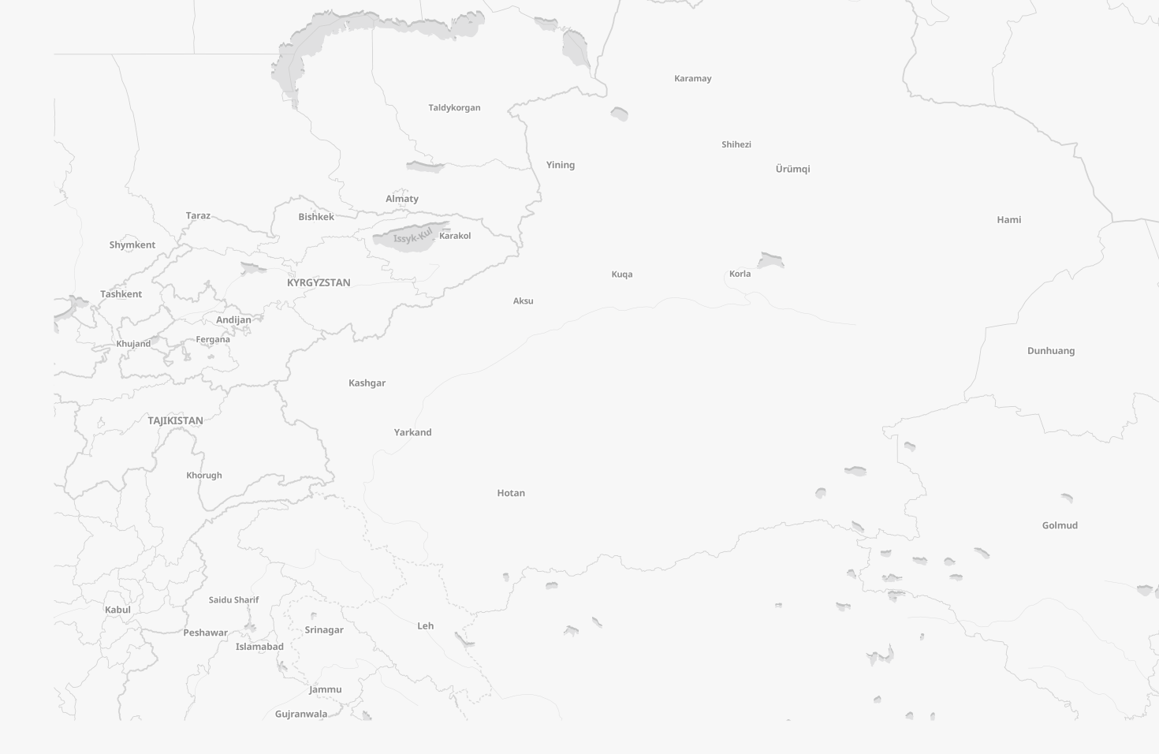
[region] (579, 377)
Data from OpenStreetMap (1106, 741)
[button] (118, 84)
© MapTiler (1030, 741)
